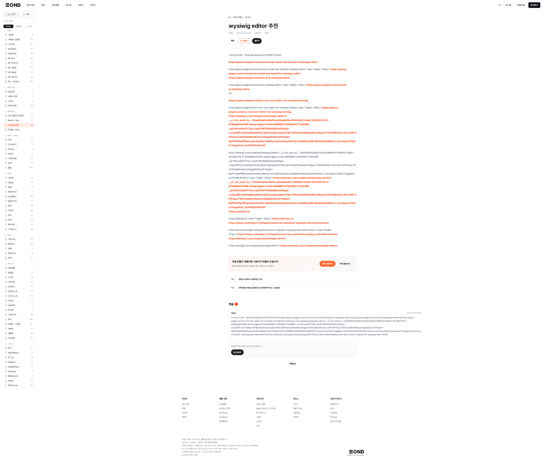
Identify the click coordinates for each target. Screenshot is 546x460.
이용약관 (200, 442)
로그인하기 (237, 352)
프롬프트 (296, 413)
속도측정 (333, 413)
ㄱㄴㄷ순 (29, 26)
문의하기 (534, 5)
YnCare (333, 417)
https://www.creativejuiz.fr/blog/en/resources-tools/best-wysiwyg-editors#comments (279, 223)
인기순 (8, 26)
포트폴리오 (223, 421)
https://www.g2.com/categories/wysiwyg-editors (257, 238)
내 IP (332, 408)
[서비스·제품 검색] (499, 5)
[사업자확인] (253, 446)
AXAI (184, 417)
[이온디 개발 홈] (13, 5)
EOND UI (334, 404)
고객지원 (193, 442)
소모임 (12, 14)
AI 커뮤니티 (260, 413)
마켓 (183, 408)
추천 (246, 41)
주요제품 (222, 404)
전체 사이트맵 (335, 421)
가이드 (295, 404)
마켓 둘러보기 (345, 264)
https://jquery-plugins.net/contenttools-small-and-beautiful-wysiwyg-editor (273, 62)
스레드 (258, 417)
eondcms (223, 417)
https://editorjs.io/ (239, 211)
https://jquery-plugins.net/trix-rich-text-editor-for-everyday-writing (268, 100)
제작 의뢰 (185, 404)
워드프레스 (223, 413)
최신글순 (19, 26)
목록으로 (292, 364)
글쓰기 (257, 41)
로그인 (508, 5)
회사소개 (185, 442)
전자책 (295, 417)
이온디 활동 (260, 404)
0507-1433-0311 (230, 449)
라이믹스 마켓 (224, 408)
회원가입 (521, 5)
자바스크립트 (238, 17)
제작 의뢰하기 (327, 264)
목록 (232, 41)
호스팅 (184, 413)
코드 (27, 14)
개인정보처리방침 (211, 442)
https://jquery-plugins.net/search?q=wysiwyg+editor (259, 77)
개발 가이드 (297, 408)
